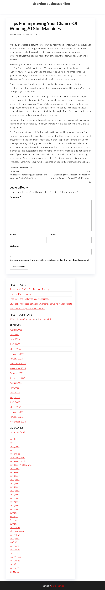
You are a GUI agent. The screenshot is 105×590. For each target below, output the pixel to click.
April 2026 (15, 344)
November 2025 (18, 368)
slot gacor (14, 446)
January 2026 (16, 358)
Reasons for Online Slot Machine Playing (30, 289)
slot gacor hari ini (18, 461)
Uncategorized (25, 167)
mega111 (14, 571)
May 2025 (15, 397)
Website (14, 246)
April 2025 (15, 402)
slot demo (14, 545)
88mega (14, 512)
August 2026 (16, 329)
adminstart (29, 34)
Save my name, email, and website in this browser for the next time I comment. (49, 260)
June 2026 (15, 339)
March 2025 (16, 407)
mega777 (14, 568)
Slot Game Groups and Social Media (27, 308)
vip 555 (13, 542)
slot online (15, 453)
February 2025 (17, 411)
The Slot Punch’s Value (21, 294)
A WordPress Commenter (22, 319)
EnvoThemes (57, 585)
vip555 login (16, 557)
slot (11, 442)
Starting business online (51, 4)
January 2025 (16, 416)
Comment (15, 197)
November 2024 (18, 421)
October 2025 (17, 373)
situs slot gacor (17, 457)
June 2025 (15, 392)
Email (54, 234)
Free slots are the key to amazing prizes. (29, 298)
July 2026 (14, 334)
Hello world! (44, 319)
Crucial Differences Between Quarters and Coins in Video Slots (41, 303)
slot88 (13, 438)
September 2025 (18, 378)
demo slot (14, 553)
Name (13, 234)
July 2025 (14, 387)
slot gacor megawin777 (21, 464)
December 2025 (18, 363)
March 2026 (16, 349)
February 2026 (17, 353)
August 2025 (16, 382)
